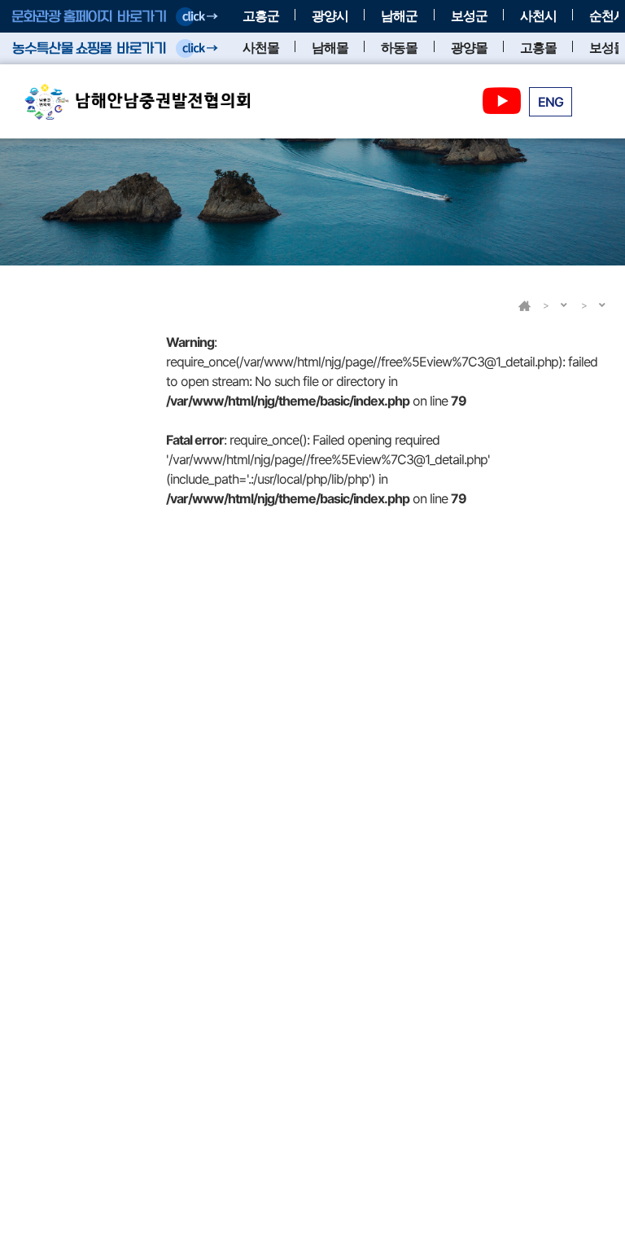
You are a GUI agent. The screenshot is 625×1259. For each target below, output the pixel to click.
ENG (550, 102)
